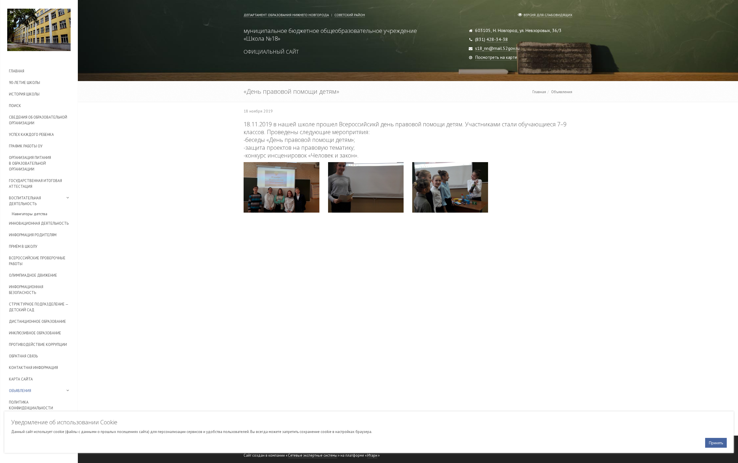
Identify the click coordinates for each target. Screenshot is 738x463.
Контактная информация (33, 367)
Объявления (20, 390)
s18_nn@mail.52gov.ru (497, 48)
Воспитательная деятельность (25, 201)
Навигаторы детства (29, 213)
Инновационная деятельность (39, 223)
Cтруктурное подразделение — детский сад (38, 307)
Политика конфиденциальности (31, 405)
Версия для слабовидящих (548, 15)
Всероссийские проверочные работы (37, 261)
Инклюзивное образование (35, 333)
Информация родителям (33, 235)
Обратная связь (23, 356)
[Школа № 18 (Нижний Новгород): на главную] (39, 30)
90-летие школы (24, 82)
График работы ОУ (25, 146)
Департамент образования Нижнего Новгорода (286, 15)
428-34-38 (497, 39)
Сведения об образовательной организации (38, 120)
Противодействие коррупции (38, 344)
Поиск (15, 105)
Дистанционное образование (37, 321)
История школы (24, 94)
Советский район (349, 15)
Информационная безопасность (26, 289)
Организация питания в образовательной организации (30, 163)
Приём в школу (23, 246)
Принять (716, 442)
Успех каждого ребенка (31, 134)
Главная (16, 71)
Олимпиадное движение (33, 275)
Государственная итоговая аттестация (35, 183)
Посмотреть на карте (496, 57)
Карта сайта (21, 379)
